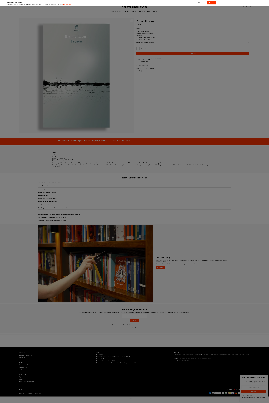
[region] (134, 3)
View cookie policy (67, 4)
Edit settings (201, 2)
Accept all (211, 2)
